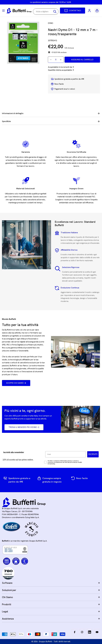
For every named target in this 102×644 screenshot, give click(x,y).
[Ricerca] (54, 11)
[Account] (89, 10)
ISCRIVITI (92, 454)
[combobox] (45, 12)
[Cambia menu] (3, 10)
